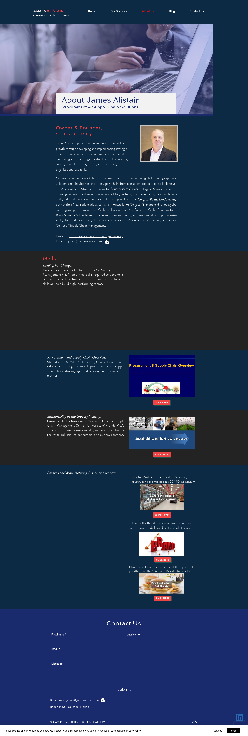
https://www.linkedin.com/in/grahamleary (96, 236)
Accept (233, 730)
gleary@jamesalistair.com (85, 241)
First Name (57, 634)
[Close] (244, 730)
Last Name (133, 634)
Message (57, 663)
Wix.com (100, 721)
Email (54, 648)
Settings (217, 730)
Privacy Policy (133, 730)
